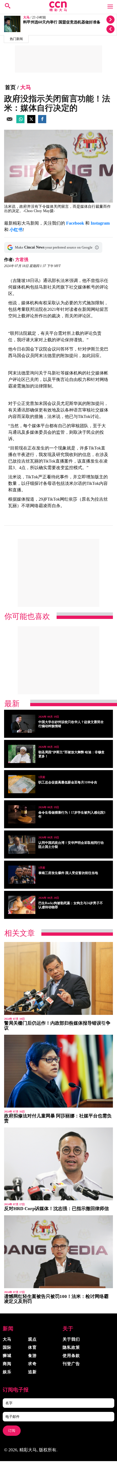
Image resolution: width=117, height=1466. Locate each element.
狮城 (7, 1355)
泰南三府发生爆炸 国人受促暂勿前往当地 (68, 873)
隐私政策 (71, 1347)
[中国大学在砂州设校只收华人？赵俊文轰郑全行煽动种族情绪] (21, 724)
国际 (7, 1347)
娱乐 (7, 1372)
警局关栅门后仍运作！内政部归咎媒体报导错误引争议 (57, 1026)
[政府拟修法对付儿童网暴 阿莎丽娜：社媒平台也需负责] (58, 1071)
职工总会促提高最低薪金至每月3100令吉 (67, 782)
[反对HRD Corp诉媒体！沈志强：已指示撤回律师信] (58, 1163)
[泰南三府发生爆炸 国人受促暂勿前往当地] (21, 875)
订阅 (11, 1430)
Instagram (100, 223)
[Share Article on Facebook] (42, 121)
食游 (32, 1355)
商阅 (7, 1364)
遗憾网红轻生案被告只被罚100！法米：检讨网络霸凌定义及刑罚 (56, 1299)
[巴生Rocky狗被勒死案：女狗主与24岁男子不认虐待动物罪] (21, 905)
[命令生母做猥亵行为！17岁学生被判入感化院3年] (21, 814)
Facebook (75, 223)
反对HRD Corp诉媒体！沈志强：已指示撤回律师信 (56, 1208)
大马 (26, 17)
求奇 (32, 1364)
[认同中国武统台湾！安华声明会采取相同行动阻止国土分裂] (21, 844)
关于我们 (71, 1339)
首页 (10, 87)
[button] (97, 247)
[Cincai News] (58, 10)
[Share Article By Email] (9, 121)
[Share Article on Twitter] (31, 121)
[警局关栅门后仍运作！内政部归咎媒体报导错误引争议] (58, 978)
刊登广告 (71, 1364)
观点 (32, 1339)
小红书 (16, 229)
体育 (32, 1347)
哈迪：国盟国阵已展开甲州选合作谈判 (55, 22)
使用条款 (71, 1355)
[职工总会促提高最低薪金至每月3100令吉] (21, 784)
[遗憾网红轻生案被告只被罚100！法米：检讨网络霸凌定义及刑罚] (58, 1251)
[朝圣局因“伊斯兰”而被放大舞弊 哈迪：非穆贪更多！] (21, 754)
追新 (32, 1372)
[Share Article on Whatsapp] (20, 121)
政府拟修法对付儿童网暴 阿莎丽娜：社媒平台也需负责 (58, 1118)
